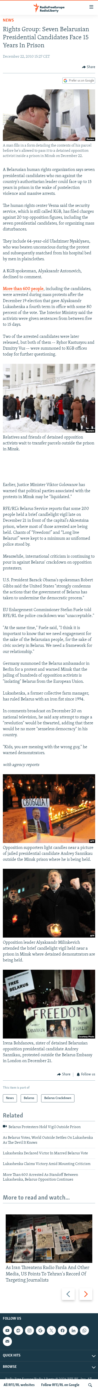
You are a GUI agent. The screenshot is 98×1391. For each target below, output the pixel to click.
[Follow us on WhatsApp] (84, 1330)
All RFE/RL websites (19, 1385)
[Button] (88, 67)
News (8, 20)
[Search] (90, 1385)
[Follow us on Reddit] (18, 1330)
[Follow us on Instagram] (29, 1330)
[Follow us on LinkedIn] (73, 1330)
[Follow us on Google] (40, 1330)
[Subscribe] (7, 1341)
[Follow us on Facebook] (62, 1330)
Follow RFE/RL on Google (60, 1385)
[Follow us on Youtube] (7, 1330)
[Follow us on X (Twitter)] (51, 1330)
